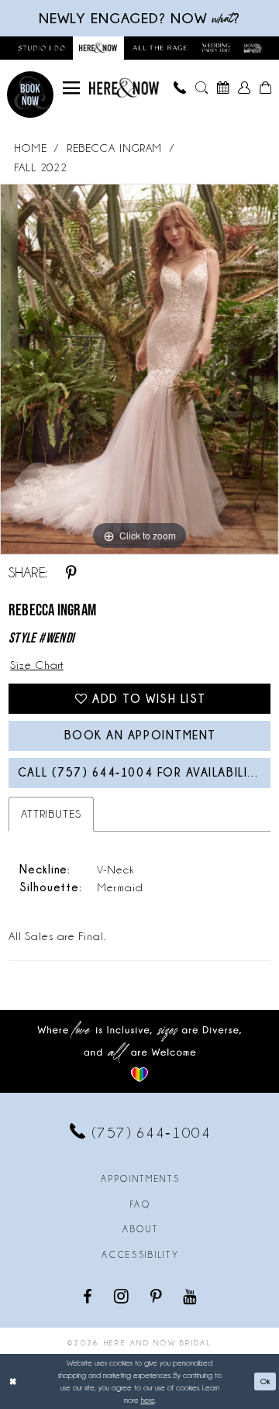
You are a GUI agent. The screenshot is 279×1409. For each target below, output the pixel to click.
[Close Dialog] (13, 1382)
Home (30, 148)
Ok (265, 1381)
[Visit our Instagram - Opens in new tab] (122, 1296)
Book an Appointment (140, 735)
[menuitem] (71, 87)
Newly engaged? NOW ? (139, 18)
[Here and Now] (124, 88)
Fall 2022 (40, 167)
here (148, 1400)
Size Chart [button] (37, 665)
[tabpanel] (139, 369)
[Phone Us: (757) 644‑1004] (180, 87)
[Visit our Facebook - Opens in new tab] (88, 1296)
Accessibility (140, 1254)
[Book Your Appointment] (223, 87)
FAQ (140, 1204)
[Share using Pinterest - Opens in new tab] (71, 573)
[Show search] (201, 87)
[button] (71, 87)
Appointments (140, 1178)
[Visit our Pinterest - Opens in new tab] (157, 1296)
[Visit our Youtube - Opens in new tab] (190, 1296)
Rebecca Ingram (115, 148)
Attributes (51, 814)
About (140, 1229)
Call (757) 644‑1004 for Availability (141, 772)
